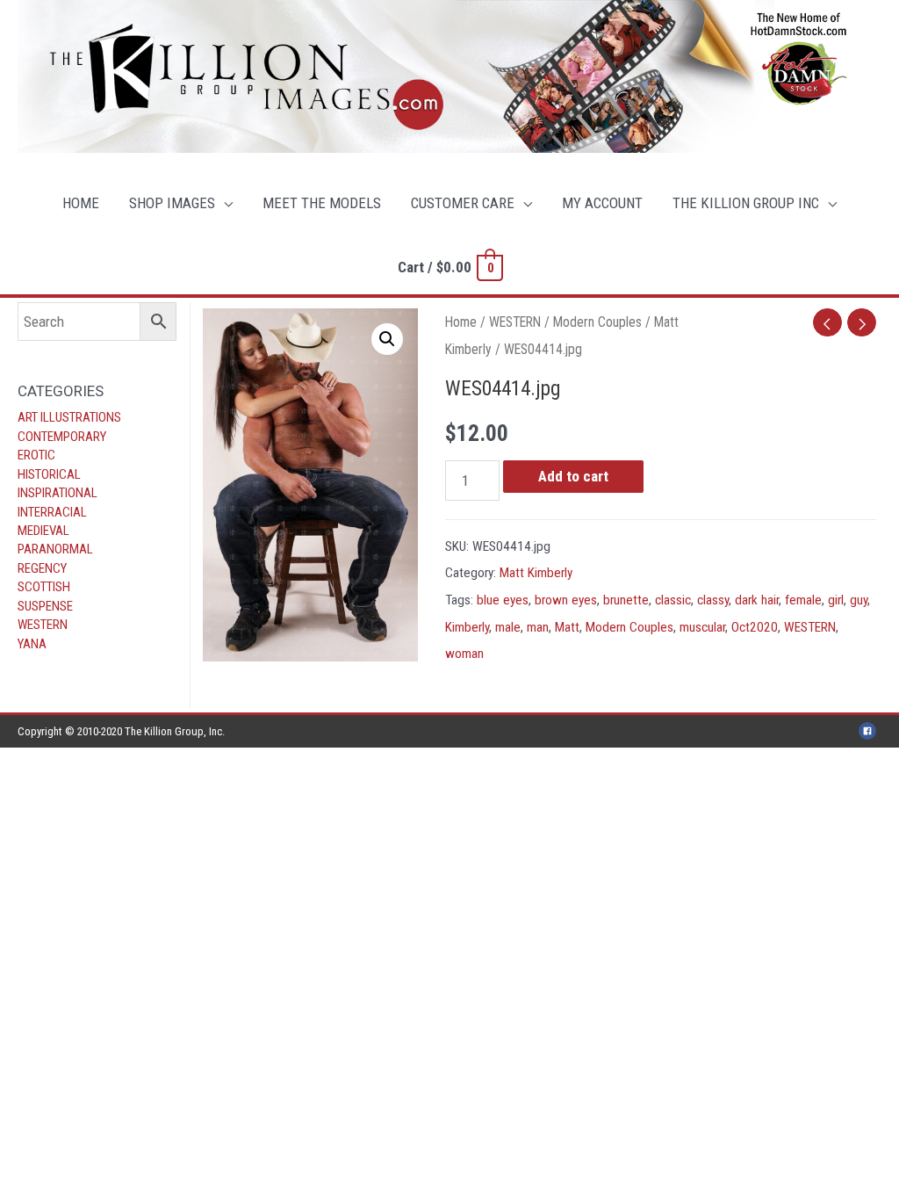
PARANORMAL (55, 549)
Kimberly (467, 627)
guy (858, 600)
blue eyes (503, 600)
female (803, 600)
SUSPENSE (45, 606)
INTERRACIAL (52, 512)
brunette (626, 600)
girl (836, 600)
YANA (32, 644)
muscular (702, 627)
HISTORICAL (49, 474)
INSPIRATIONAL (57, 493)
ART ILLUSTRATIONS (69, 417)
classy (713, 600)
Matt (567, 627)
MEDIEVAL (43, 531)
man (538, 627)
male (508, 627)
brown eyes (566, 600)
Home (461, 322)
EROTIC (36, 455)
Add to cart (573, 476)
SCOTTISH (44, 587)
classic (673, 600)
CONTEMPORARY (62, 437)
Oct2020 (754, 627)
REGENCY (42, 568)
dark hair (757, 600)
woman (464, 653)
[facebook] (870, 731)
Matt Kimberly (536, 573)
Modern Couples (597, 322)
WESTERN (43, 625)
